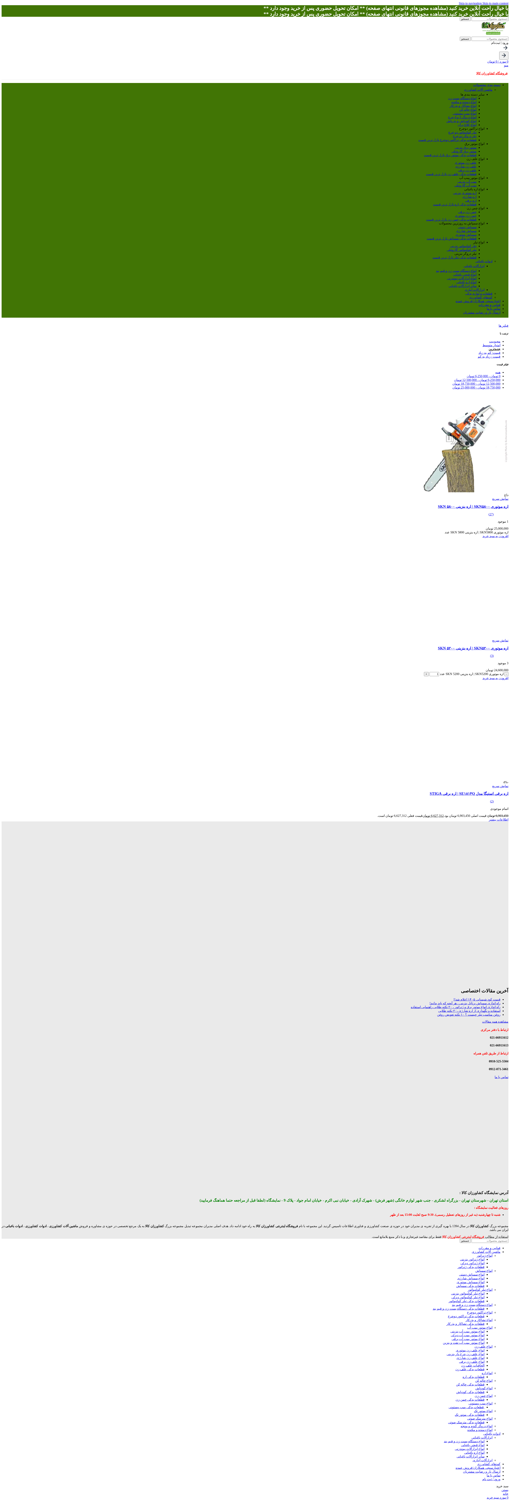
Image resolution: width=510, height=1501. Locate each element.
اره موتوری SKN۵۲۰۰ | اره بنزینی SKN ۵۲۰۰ (473, 648)
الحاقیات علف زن (472, 1365)
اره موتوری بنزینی (465, 193)
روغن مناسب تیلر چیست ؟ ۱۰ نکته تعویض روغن (468, 1014)
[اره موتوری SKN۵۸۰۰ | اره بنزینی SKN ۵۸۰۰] (458, 491)
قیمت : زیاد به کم (489, 356)
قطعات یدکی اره (455, 204)
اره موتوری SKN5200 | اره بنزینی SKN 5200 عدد (472, 674)
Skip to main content (495, 3)
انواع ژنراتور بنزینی (472, 1259)
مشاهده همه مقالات (495, 1021)
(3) (492, 655)
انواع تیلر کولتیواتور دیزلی (467, 1297)
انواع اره (487, 1373)
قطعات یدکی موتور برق (450, 155)
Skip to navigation (471, 3)
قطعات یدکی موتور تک (469, 1414)
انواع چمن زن (483, 1395)
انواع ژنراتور (484, 1255)
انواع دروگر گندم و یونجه (476, 1426)
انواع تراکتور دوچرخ (479, 1312)
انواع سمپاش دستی (471, 1274)
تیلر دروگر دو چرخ (465, 136)
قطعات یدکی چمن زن (451, 219)
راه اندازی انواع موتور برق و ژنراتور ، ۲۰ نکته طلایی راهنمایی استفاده (455, 1007)
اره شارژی (469, 196)
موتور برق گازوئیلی (464, 151)
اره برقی (471, 200)
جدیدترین (494, 349)
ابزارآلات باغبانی (474, 266)
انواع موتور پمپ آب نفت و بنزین (463, 1342)
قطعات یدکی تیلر (455, 257)
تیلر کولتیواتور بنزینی (463, 246)
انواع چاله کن (468, 109)
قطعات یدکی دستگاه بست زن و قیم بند (458, 1308)
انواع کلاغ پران (467, 124)
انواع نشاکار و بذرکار (463, 106)
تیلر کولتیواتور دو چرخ (462, 132)
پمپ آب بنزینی (467, 181)
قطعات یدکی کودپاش (470, 1392)
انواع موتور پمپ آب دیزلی (467, 1335)
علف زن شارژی (466, 166)
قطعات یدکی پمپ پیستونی (466, 1407)
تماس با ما (501, 1077)
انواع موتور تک (483, 1411)
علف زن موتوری (466, 162)
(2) (492, 801)
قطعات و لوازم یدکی (478, 293)
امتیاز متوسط (491, 345)
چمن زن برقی (467, 212)
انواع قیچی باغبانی (465, 274)
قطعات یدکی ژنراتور (471, 1267)
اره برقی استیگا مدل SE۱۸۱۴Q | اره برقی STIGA (469, 793)
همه (497, 372)
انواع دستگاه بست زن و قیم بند (456, 270)
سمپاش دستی (467, 227)
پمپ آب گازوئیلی (465, 185)
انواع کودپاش (483, 1388)
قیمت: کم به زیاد (489, 352)
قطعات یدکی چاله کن (470, 1384)
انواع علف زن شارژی (470, 1358)
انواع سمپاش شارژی (470, 1278)
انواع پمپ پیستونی (465, 113)
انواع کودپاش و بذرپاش (461, 121)
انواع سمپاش (483, 1270)
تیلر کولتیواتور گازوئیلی (462, 250)
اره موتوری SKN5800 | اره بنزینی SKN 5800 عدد (476, 532)
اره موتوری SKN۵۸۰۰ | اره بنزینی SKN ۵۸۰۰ (473, 506)
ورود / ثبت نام (491, 1479)
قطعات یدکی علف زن (451, 174)
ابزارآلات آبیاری (474, 289)
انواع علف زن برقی (471, 1361)
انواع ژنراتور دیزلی (472, 1263)
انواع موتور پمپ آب (479, 1327)
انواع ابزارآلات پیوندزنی (462, 278)
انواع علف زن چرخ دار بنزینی (465, 1354)
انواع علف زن (483, 1346)
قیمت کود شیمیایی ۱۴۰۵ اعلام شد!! (476, 999)
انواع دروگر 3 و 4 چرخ (462, 117)
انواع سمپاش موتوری (470, 1282)
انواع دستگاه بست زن (462, 98)
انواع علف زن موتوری (470, 1350)
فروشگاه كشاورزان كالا (492, 73)
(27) (491, 514)
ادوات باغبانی (483, 261)
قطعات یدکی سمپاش (452, 238)
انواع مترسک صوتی (479, 1418)
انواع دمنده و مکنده (464, 102)
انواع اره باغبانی (466, 282)
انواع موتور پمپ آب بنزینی (467, 1331)
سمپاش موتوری (466, 234)
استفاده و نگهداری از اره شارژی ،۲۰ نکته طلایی (469, 1011)
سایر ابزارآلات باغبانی (463, 286)
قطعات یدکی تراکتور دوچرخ (447, 140)
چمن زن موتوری (466, 215)
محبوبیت (494, 341)
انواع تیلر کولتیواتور (480, 1289)
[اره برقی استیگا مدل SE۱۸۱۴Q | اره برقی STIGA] (458, 778)
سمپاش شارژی (466, 231)
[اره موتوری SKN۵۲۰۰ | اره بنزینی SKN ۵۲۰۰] (458, 636)
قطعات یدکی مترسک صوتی (466, 1422)
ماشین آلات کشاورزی (478, 89)
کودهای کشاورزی (480, 297)
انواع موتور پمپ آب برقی (468, 1339)
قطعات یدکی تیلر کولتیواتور (466, 1301)
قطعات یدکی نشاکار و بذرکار (465, 1323)
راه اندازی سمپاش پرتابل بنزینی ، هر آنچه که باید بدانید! (465, 1003)
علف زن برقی (467, 170)
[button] (495, 536)
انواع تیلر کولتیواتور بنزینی (467, 1293)
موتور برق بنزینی (466, 147)
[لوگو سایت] (493, 35)
